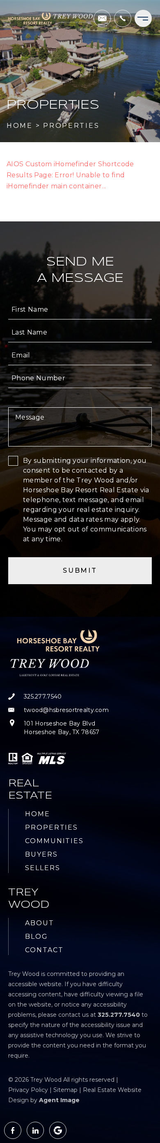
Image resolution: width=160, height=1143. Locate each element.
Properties (51, 827)
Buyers (41, 854)
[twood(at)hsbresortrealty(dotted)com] (102, 18)
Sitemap (65, 1090)
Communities (54, 841)
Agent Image (59, 1100)
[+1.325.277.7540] (122, 18)
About (39, 923)
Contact (44, 950)
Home (37, 814)
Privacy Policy (28, 1090)
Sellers (42, 868)
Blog (36, 936)
